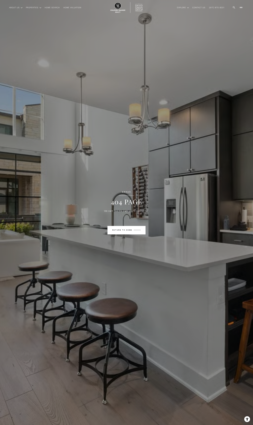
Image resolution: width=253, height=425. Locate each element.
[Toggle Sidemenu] (241, 7)
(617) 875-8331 (216, 7)
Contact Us (198, 7)
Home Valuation (72, 7)
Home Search (52, 7)
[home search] (234, 7)
